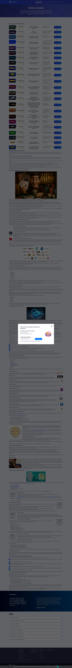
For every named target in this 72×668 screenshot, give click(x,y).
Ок (57, 666)
